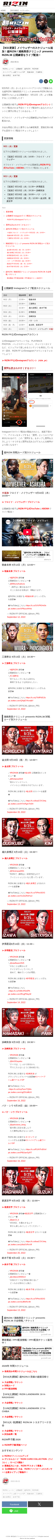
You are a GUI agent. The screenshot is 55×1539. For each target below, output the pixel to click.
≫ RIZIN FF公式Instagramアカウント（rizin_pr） (25, 360)
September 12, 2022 (16, 617)
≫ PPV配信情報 (9, 1389)
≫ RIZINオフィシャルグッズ (15, 1456)
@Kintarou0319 (16, 779)
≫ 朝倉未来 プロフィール (13, 571)
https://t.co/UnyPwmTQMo (20, 1089)
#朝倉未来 (29, 596)
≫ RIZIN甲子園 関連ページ (14, 1445)
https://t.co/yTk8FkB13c (36, 697)
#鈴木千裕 (30, 1289)
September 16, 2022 (16, 1101)
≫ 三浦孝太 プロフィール (13, 663)
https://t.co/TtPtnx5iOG (35, 893)
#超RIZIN (14, 578)
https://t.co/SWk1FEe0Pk (19, 991)
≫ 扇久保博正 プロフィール (15, 858)
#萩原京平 (28, 1213)
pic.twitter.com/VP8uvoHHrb (20, 609)
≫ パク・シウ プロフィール (15, 1112)
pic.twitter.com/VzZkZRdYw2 (20, 896)
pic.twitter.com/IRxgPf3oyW (19, 994)
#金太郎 (27, 773)
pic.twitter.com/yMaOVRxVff (20, 1244)
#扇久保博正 (31, 883)
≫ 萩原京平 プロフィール (13, 1207)
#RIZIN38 (14, 773)
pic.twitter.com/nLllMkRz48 (19, 1302)
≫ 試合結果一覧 (9, 1434)
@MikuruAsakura (17, 584)
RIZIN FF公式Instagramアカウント (34, 104)
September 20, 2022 (16, 812)
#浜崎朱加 (30, 1074)
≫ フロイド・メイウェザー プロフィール (21, 502)
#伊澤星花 (30, 978)
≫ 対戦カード (8, 1385)
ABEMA (20, 168)
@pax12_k (14, 1220)
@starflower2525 (17, 963)
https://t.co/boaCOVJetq (36, 801)
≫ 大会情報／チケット (12, 1382)
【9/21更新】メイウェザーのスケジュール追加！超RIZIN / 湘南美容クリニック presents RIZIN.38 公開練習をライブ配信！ (27, 51)
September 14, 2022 (16, 1002)
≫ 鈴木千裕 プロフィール (13, 1264)
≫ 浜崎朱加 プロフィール (13, 1049)
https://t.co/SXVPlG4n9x (36, 605)
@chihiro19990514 (18, 1277)
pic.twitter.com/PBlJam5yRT (20, 1152)
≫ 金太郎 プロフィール (12, 766)
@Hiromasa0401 (17, 871)
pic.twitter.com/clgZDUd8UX (20, 1092)
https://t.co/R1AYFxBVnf (36, 1149)
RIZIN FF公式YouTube (29, 509)
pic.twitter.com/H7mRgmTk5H (20, 804)
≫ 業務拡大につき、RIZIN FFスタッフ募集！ (23, 1466)
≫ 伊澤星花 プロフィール (13, 950)
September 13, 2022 (16, 709)
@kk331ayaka (16, 1061)
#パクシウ (30, 1137)
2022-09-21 (14, 62)
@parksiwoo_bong (18, 1125)
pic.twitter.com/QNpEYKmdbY (20, 700)
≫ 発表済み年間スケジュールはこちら (19, 1371)
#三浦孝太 (14, 676)
